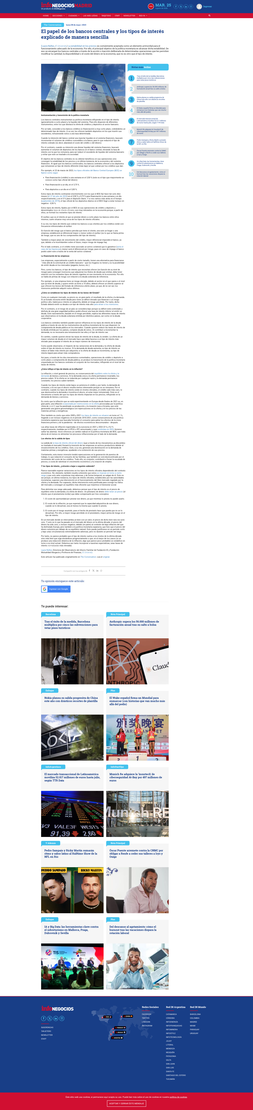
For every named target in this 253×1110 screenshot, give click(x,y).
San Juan (170, 1064)
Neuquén (170, 1052)
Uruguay (194, 1033)
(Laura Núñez (47, 46)
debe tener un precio (114, 491)
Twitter (145, 1018)
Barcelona (51, 614)
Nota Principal (118, 614)
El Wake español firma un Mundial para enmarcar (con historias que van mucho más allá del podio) (151, 110)
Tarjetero (106, 15)
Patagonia (171, 1056)
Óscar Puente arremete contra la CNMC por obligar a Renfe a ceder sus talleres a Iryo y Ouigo (151, 153)
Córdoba (170, 1018)
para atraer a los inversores (106, 304)
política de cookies (178, 1097)
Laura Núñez (46, 550)
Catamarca (171, 1014)
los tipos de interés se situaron (95, 415)
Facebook (146, 1014)
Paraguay (194, 1029)
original (106, 557)
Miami (192, 1026)
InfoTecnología (174, 1037)
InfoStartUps (117, 766)
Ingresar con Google (58, 589)
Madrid (193, 1022)
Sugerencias (47, 1027)
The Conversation (52, 24)
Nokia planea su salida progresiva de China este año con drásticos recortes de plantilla (151, 99)
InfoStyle (171, 1033)
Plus (113, 690)
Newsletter (129, 15)
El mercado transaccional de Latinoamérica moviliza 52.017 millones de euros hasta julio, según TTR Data (151, 121)
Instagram (147, 1026)
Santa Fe (170, 1071)
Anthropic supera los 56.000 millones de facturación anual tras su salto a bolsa (151, 88)
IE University (61, 46)
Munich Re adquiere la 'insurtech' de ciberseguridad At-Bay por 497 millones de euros (151, 131)
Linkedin (146, 1022)
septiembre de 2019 (50, 201)
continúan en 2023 (106, 429)
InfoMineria (172, 1029)
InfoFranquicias (174, 1026)
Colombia (194, 1018)
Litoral (169, 1045)
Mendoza (170, 1049)
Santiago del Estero (176, 1075)
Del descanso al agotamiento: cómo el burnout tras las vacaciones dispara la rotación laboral (151, 174)
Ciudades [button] (73, 15)
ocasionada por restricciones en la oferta (81, 404)
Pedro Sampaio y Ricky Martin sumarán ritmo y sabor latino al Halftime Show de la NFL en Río (151, 142)
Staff (117, 15)
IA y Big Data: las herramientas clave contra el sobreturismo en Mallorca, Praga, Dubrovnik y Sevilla (150, 163)
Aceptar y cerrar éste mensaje (126, 1103)
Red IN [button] (142, 15)
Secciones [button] (57, 15)
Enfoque (50, 690)
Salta (168, 1060)
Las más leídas (90, 15)
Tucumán (170, 1079)
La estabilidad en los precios (82, 46)
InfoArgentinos (53, 766)
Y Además (51, 843)
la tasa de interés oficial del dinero (68, 443)
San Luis (170, 1068)
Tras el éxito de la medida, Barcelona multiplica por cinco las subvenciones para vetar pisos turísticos (151, 78)
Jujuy (169, 1041)
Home (46, 15)
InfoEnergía (172, 1022)
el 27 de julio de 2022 (57, 196)
